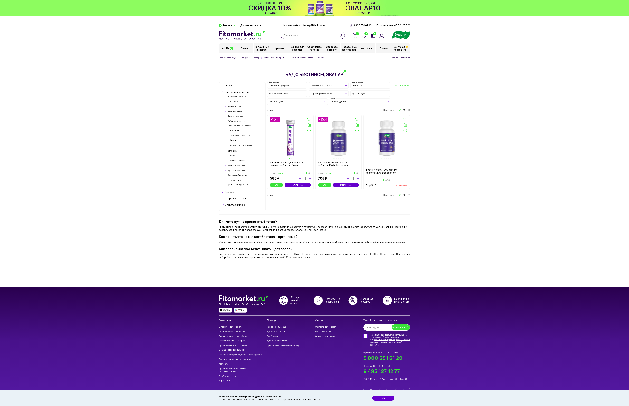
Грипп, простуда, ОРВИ (238, 184)
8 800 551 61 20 (362, 25)
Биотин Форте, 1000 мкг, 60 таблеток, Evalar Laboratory (381, 171)
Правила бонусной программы (233, 345)
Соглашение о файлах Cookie (233, 349)
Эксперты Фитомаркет (325, 326)
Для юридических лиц (277, 340)
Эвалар (245, 48)
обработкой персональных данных (301, 399)
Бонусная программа (400, 48)
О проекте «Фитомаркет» (230, 326)
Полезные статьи (323, 331)
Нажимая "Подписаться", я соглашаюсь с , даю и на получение (390, 339)
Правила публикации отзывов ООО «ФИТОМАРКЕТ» (232, 370)
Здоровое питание (332, 48)
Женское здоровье (236, 165)
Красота (279, 48)
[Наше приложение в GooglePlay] (240, 310)
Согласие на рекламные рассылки (235, 359)
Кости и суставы (235, 116)
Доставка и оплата (250, 25)
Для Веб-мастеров (227, 376)
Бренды (384, 48)
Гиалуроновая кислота (240, 135)
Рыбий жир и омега (236, 121)
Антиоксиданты (235, 111)
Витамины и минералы (262, 48)
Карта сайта (224, 380)
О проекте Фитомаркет (399, 57)
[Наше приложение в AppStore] (225, 310)
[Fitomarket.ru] (242, 35)
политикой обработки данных (385, 337)
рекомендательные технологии (263, 396)
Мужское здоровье (236, 170)
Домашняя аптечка (236, 180)
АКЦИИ (225, 48)
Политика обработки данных (232, 331)
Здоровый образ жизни (238, 175)
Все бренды (272, 336)
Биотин (233, 140)
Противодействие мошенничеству (283, 345)
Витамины (232, 150)
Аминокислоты (234, 106)
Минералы (232, 155)
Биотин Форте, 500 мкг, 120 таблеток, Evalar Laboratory (333, 164)
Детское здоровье (236, 160)
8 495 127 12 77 (381, 371)
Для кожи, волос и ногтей (239, 125)
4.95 (387, 180)
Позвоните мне (393, 25)
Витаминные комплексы (241, 145)
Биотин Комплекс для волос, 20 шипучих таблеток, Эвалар (287, 164)
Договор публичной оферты (232, 340)
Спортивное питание (314, 48)
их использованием (268, 399)
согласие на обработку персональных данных (390, 341)
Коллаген (234, 130)
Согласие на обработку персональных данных (240, 354)
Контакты (223, 363)
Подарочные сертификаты (349, 48)
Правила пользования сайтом (233, 336)
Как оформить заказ (276, 326)
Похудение (233, 101)
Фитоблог (366, 48)
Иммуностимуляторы (237, 96)
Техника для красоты (297, 48)
